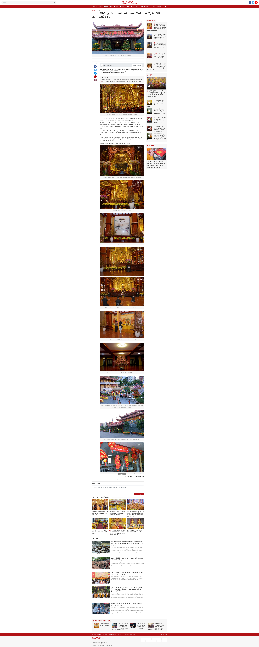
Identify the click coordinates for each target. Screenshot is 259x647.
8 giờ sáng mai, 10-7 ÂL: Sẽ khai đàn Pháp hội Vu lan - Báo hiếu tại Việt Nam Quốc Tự (160, 37)
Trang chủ (94, 6)
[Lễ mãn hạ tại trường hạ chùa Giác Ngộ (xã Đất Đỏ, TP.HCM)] (135, 523)
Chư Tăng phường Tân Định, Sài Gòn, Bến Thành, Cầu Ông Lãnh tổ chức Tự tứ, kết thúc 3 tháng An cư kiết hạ (135, 514)
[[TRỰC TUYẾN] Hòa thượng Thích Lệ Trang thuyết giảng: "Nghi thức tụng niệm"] (149, 128)
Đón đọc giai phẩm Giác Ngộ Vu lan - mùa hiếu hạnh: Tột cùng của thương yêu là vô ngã (138, 626)
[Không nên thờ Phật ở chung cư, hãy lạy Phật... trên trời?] (151, 625)
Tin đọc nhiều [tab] (151, 21)
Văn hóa (106, 6)
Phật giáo (99, 10)
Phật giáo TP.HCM (119, 480)
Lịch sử (153, 6)
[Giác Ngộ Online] (114, 638)
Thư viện (150, 145)
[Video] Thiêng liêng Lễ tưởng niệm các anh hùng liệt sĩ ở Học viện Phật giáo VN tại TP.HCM (156, 121)
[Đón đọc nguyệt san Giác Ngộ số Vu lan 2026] (114, 625)
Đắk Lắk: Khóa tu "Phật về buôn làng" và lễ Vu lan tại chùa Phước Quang (127, 573)
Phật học (122, 6)
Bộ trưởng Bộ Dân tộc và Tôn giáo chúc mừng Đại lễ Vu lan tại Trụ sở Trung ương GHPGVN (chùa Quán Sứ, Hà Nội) (127, 589)
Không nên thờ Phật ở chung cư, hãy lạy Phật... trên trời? (160, 625)
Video (111, 6)
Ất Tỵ (131, 480)
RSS (134, 634)
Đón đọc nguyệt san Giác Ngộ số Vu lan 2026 (124, 625)
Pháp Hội (126, 480)
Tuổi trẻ (132, 6)
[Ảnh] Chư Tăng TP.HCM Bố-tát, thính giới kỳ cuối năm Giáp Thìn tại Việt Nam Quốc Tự (122, 79)
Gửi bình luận (138, 494)
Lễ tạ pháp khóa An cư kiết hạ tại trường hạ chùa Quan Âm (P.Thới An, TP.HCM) (117, 513)
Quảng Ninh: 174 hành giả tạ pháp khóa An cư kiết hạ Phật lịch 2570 (99, 531)
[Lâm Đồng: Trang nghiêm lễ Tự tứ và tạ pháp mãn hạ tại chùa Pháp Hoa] (100, 504)
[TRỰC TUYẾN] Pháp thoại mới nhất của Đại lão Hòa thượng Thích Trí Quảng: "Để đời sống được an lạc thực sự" (156, 137)
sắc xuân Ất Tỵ (136, 480)
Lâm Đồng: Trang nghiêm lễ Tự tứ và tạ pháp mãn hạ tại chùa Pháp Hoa (100, 513)
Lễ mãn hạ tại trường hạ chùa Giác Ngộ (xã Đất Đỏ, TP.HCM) (135, 530)
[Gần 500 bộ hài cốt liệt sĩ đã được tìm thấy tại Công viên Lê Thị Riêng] (101, 563)
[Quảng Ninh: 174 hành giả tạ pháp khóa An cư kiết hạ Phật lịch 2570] (100, 523)
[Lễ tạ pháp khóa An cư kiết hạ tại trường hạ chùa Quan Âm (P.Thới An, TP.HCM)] (117, 504)
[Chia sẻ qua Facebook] (95, 66)
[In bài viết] (95, 80)
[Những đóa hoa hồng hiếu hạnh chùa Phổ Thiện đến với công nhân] (101, 608)
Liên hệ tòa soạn (120, 634)
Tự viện (137, 6)
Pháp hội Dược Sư (111, 480)
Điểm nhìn (116, 6)
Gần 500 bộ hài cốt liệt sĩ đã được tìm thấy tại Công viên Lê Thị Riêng (127, 559)
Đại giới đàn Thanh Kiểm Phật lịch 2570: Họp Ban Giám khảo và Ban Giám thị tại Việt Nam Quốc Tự (156, 66)
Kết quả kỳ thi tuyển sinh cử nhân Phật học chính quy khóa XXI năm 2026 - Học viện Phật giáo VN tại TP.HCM (127, 543)
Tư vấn (127, 6)
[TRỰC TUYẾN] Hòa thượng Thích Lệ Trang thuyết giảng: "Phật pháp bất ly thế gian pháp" (156, 103)
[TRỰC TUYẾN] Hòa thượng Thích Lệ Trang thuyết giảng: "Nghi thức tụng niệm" (160, 129)
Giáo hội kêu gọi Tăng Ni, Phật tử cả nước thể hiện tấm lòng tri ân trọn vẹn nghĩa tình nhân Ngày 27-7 (156, 164)
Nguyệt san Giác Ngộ (145, 6)
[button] (163, 626)
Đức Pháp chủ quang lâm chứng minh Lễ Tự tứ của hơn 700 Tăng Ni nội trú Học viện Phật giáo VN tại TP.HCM (156, 46)
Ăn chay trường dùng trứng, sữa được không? (104, 625)
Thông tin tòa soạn (112, 634)
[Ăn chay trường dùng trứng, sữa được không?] (96, 625)
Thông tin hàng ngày (102, 621)
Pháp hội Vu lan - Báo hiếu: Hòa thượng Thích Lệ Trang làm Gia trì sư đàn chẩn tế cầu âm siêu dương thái (117, 532)
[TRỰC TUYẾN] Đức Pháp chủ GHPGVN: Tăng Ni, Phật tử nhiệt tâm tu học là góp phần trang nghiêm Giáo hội (156, 112)
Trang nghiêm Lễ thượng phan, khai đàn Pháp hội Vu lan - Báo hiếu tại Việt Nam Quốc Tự (156, 56)
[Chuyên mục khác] (165, 6)
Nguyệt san (99, 634)
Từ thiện (159, 6)
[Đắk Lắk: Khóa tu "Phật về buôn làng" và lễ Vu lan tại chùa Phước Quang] (101, 578)
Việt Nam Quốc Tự (96, 480)
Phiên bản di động (128, 634)
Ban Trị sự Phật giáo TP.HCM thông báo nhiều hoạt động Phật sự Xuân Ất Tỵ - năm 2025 (122, 81)
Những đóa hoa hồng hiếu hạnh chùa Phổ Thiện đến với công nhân (126, 604)
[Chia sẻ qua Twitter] (95, 70)
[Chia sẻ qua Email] (95, 76)
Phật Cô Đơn (103, 480)
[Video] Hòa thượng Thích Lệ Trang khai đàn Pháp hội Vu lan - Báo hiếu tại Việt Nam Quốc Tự (156, 93)
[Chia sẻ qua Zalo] (95, 73)
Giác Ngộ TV (105, 634)
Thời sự (100, 6)
